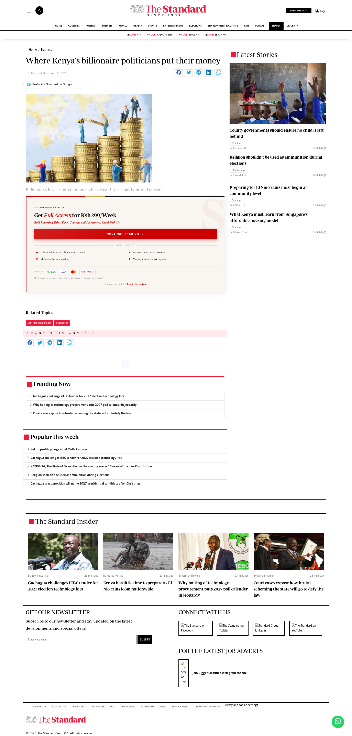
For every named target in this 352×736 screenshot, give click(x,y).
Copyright (147, 707)
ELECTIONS (195, 26)
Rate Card (79, 707)
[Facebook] (197, 628)
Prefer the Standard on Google (52, 84)
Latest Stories (257, 54)
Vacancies (97, 707)
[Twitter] (235, 628)
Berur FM (217, 35)
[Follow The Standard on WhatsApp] (338, 722)
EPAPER (276, 26)
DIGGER (291, 26)
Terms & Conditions (208, 707)
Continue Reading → (125, 234)
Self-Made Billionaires (39, 323)
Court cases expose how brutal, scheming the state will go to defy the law (289, 588)
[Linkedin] (271, 628)
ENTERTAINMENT (173, 26)
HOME (58, 26)
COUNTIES (74, 26)
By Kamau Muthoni (39, 73)
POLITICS (91, 26)
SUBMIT (145, 639)
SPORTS (152, 26)
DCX (112, 707)
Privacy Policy (181, 707)
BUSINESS (107, 26)
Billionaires (62, 323)
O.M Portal (128, 707)
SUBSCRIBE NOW (298, 11)
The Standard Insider (66, 521)
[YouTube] (307, 628)
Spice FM (191, 35)
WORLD (123, 26)
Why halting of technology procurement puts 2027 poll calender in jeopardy (213, 588)
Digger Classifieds (210, 673)
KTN (246, 26)
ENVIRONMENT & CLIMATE (223, 26)
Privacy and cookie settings (241, 705)
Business (46, 49)
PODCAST (260, 26)
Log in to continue (137, 284)
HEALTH (137, 26)
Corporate (39, 707)
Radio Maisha (162, 35)
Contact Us (59, 707)
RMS (162, 707)
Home (33, 49)
